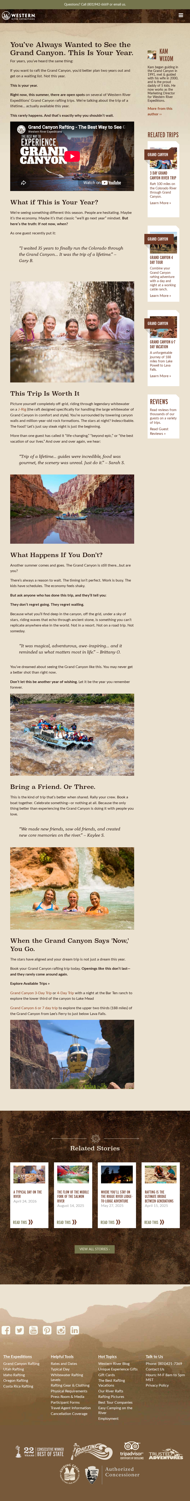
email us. (120, 4)
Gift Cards (106, 1375)
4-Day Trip (65, 993)
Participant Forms (65, 1402)
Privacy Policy (157, 1385)
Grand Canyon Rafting (21, 1364)
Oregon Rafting (15, 1380)
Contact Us (155, 1369)
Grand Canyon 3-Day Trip (31, 993)
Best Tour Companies (115, 1402)
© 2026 (8, 1343)
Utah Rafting (13, 1369)
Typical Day (60, 1369)
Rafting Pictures (111, 1397)
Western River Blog (114, 1364)
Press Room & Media (67, 1397)
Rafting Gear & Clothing (70, 1385)
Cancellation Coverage (69, 1414)
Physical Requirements (69, 1391)
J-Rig (22, 409)
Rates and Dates (64, 1364)
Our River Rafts (110, 1391)
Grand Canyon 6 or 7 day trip (34, 1008)
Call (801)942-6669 (95, 4)
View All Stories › (94, 1249)
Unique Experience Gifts (118, 1369)
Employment (108, 1418)
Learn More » (160, 203)
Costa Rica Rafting (18, 1386)
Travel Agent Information (71, 1408)
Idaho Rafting (14, 1375)
